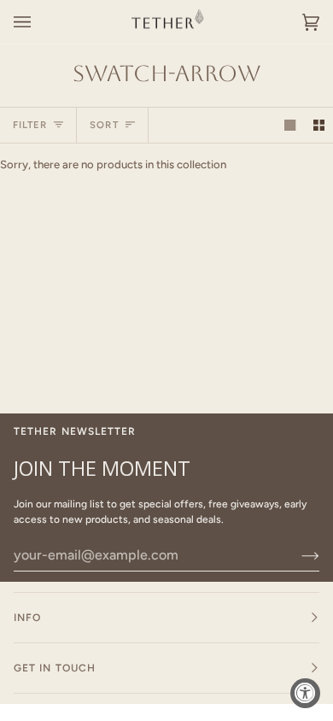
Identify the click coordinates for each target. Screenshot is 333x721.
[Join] (296, 555)
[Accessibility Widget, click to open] (305, 693)
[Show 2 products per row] (319, 125)
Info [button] (27, 618)
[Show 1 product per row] (290, 125)
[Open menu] (39, 22)
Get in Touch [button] (55, 668)
